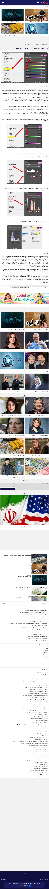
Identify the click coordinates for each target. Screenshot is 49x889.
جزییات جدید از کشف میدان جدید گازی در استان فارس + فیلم (38, 728)
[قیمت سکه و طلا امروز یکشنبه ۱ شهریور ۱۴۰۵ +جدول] (12, 28)
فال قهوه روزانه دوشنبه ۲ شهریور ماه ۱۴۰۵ (36, 21)
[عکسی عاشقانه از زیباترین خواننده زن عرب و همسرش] (12, 340)
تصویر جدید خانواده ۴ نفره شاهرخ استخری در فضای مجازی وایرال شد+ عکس (35, 687)
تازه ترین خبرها (45, 656)
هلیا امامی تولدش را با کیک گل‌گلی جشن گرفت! (16, 435)
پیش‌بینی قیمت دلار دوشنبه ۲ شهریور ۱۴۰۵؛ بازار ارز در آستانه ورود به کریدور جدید (17, 555)
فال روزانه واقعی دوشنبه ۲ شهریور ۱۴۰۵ (13, 21)
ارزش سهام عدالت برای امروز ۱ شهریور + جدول (23, 587)
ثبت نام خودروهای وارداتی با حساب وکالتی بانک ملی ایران (38, 770)
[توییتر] (2, 287)
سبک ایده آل (46, 650)
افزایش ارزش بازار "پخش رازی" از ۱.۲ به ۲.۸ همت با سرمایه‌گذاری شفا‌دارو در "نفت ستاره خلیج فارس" (32, 724)
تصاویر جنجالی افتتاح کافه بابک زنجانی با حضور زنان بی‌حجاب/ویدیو (35, 610)
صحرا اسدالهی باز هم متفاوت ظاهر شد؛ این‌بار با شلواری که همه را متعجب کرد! (33, 612)
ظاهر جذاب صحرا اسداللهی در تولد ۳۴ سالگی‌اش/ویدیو (37, 636)
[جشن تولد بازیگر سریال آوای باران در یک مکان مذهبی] (37, 446)
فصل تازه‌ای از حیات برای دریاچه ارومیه (41, 749)
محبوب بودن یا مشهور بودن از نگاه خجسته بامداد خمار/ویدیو (38, 772)
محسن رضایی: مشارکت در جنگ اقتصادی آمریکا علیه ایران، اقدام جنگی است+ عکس (34, 681)
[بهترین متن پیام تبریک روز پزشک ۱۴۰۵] (36, 28)
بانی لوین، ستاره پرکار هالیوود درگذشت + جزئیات (40, 726)
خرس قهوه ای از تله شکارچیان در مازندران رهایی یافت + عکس (38, 745)
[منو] (2, 2)
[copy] (45, 287)
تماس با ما (26, 874)
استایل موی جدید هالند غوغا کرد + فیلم (41, 350)
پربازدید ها (44, 603)
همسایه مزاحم (45, 676)
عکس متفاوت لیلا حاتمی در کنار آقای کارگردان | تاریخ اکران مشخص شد (12, 415)
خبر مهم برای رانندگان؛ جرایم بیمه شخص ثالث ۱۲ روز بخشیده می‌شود (36, 705)
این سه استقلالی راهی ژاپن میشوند (41, 774)
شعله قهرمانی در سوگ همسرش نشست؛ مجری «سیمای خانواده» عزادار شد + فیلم (33, 617)
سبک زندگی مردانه (45, 652)
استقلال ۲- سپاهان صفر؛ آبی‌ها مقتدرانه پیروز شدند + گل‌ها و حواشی (36, 710)
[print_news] (8, 287)
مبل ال (47, 658)
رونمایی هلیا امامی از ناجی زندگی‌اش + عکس (39, 640)
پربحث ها (3, 603)
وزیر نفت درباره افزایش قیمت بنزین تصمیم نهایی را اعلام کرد (38, 689)
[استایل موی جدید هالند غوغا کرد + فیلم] (37, 340)
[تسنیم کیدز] (24, 299)
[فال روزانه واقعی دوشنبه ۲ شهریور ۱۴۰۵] (12, 15)
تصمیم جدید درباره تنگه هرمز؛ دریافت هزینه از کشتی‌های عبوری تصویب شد (35, 703)
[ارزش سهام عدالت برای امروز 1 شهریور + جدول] (39, 590)
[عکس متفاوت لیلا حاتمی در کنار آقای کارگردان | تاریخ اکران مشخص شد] (12, 405)
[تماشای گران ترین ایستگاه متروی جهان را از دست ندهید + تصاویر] (24, 510)
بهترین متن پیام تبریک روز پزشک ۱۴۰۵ (36, 35)
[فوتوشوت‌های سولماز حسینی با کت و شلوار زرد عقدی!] (37, 426)
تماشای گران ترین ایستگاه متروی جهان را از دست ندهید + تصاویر (24, 526)
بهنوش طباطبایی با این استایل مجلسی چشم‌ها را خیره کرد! (37, 619)
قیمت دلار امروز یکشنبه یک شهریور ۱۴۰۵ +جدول (40, 476)
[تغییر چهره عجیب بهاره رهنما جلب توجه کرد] (37, 382)
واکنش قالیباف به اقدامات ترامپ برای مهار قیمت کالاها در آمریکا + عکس (36, 712)
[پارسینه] (42, 2)
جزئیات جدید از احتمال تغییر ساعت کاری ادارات (40, 733)
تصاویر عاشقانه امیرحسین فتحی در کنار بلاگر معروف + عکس (38, 678)
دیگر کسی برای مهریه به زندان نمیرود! (41, 758)
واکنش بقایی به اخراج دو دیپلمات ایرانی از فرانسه (39, 762)
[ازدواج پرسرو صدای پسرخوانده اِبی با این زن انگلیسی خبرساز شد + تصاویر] (37, 360)
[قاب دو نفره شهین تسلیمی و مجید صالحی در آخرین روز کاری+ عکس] (37, 405)
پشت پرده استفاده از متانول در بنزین (41, 764)
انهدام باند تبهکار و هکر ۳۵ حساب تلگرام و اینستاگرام (39, 747)
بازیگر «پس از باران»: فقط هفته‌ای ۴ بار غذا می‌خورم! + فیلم (38, 691)
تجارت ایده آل (45, 654)
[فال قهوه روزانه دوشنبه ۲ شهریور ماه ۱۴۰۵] (36, 15)
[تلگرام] (4, 287)
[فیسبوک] (6, 287)
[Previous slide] (2, 508)
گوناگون (46, 6)
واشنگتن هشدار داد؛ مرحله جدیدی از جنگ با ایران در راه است (38, 685)
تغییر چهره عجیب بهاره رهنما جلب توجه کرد (41, 391)
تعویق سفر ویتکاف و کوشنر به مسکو (41, 720)
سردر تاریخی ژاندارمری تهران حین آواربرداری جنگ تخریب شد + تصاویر (35, 638)
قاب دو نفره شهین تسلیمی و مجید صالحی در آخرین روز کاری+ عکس (37, 415)
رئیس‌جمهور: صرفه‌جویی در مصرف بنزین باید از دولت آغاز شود (38, 697)
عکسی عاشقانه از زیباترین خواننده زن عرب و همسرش (15, 350)
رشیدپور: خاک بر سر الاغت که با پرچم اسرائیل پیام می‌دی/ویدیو (36, 630)
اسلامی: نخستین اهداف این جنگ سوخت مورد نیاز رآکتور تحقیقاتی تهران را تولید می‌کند (34, 743)
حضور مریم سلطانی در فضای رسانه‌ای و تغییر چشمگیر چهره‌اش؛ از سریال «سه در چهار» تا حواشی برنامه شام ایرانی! (13, 476)
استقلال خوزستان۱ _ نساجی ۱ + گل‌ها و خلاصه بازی (39, 706)
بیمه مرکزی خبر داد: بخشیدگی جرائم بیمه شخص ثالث (39, 718)
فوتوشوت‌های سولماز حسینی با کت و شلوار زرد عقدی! (39, 435)
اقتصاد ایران (46, 648)
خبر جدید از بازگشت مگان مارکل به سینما (17, 391)
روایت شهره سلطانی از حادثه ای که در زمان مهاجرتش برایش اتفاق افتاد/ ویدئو (35, 755)
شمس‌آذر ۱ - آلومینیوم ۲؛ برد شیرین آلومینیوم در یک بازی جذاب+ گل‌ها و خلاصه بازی (34, 708)
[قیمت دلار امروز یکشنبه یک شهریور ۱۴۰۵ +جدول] (37, 466)
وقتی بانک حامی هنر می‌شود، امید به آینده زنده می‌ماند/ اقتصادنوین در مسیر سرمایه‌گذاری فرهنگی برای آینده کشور (30, 741)
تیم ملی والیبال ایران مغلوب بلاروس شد (41, 714)
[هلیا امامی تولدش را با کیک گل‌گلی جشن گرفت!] (12, 426)
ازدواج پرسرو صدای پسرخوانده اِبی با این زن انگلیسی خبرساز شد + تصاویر (37, 370)
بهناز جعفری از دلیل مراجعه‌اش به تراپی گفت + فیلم (39, 701)
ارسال (8, 489)
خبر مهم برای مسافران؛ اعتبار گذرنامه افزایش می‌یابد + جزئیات (38, 699)
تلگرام (43, 879)
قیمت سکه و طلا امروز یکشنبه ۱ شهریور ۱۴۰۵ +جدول (12, 35)
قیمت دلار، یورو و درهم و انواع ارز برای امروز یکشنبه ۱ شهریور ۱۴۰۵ (20, 597)
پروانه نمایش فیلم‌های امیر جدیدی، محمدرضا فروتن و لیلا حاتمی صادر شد (36, 735)
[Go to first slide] (47, 508)
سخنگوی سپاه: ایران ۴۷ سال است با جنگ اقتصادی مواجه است (37, 693)
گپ (47, 879)
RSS (21, 874)
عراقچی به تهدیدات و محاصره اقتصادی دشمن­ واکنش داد (38, 737)
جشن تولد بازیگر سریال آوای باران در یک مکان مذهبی (39, 455)
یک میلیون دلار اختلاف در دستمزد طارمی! (41, 731)
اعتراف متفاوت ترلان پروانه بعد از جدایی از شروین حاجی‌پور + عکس (37, 683)
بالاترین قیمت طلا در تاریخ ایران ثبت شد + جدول (39, 753)
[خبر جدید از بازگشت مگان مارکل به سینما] (12, 382)
